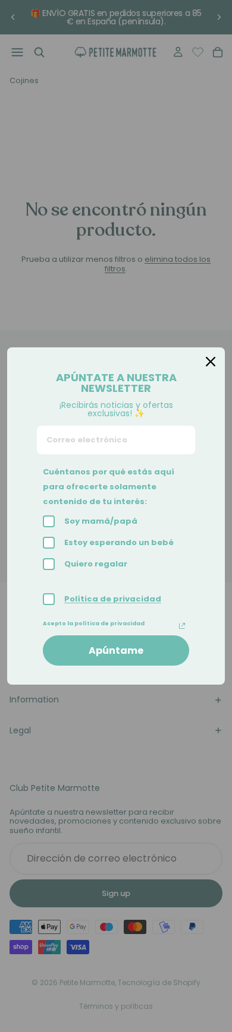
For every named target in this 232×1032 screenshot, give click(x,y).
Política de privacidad (112, 598)
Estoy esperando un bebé (119, 542)
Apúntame (116, 650)
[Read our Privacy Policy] (182, 626)
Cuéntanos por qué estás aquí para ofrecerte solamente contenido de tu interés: (108, 486)
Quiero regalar (95, 563)
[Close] (210, 361)
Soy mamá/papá (100, 521)
